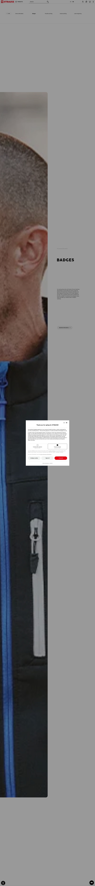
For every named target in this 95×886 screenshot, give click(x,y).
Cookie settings (52, 450)
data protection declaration (45, 454)
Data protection (45, 463)
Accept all (61, 458)
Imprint (51, 463)
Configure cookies (34, 458)
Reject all (47, 458)
